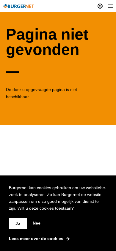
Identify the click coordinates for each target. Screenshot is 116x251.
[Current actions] (100, 6)
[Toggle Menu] (110, 6)
